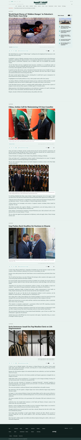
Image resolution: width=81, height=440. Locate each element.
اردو (17, 1)
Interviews (31, 6)
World (24, 6)
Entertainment (51, 6)
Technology (64, 6)
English (12, 1)
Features (59, 6)
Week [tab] (71, 15)
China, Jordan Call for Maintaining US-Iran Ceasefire (31, 107)
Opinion (27, 6)
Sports (46, 6)
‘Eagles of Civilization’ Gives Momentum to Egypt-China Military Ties (66, 27)
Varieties (35, 6)
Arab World (20, 6)
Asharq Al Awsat (15, 47)
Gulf (16, 6)
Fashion (55, 6)
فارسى (19, 1)
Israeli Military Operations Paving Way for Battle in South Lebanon (66, 31)
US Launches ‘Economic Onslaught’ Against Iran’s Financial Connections (25, 8)
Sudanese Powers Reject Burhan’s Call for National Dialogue (66, 36)
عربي (9, 1)
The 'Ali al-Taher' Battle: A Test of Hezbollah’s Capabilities (66, 44)
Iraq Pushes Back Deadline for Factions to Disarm (29, 226)
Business (39, 6)
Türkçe (15, 1)
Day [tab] (68, 15)
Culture (43, 6)
